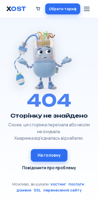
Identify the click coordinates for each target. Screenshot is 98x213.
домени (23, 190)
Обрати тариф (63, 8)
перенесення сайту (62, 190)
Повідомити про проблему (49, 168)
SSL (37, 190)
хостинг (58, 184)
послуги (76, 184)
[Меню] (87, 8)
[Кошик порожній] (38, 8)
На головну (49, 155)
